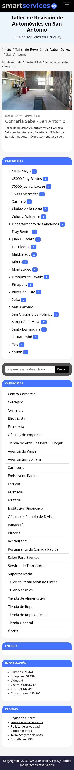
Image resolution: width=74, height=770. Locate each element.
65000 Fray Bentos (27, 178)
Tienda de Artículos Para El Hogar (35, 443)
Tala (15, 344)
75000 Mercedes (25, 193)
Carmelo (19, 201)
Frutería (14, 500)
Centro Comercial (22, 393)
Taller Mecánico (20, 590)
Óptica (13, 631)
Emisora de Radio (22, 475)
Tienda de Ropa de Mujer (28, 614)
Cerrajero (15, 402)
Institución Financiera (25, 508)
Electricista (16, 418)
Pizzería (14, 533)
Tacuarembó (22, 336)
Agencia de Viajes (22, 451)
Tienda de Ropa (20, 606)
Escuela (14, 483)
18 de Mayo (21, 171)
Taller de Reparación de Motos (32, 581)
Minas (17, 261)
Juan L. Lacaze (23, 239)
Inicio (6, 49)
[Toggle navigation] (67, 5)
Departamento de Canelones (35, 224)
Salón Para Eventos (23, 557)
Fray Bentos (21, 231)
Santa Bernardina (26, 329)
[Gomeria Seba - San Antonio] (37, 90)
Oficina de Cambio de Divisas (31, 516)
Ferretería (16, 426)
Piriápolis (19, 284)
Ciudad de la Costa (27, 208)
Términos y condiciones (27, 735)
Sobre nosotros (21, 731)
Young (17, 351)
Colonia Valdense (26, 216)
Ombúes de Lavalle (27, 276)
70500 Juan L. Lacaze (28, 186)
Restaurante (18, 541)
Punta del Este (23, 291)
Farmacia (15, 492)
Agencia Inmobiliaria (25, 459)
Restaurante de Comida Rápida (33, 549)
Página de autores (23, 718)
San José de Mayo (26, 321)
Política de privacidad (25, 726)
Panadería (16, 524)
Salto (16, 299)
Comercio (16, 410)
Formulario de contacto (27, 722)
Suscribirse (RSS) (22, 739)
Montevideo (21, 269)
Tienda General (20, 622)
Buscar (62, 369)
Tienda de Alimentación (27, 598)
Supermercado (20, 573)
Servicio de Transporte (26, 565)
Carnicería (16, 467)
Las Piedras (21, 246)
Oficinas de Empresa (24, 434)
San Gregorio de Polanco (32, 314)
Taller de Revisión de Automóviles (42, 49)
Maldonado (21, 254)
